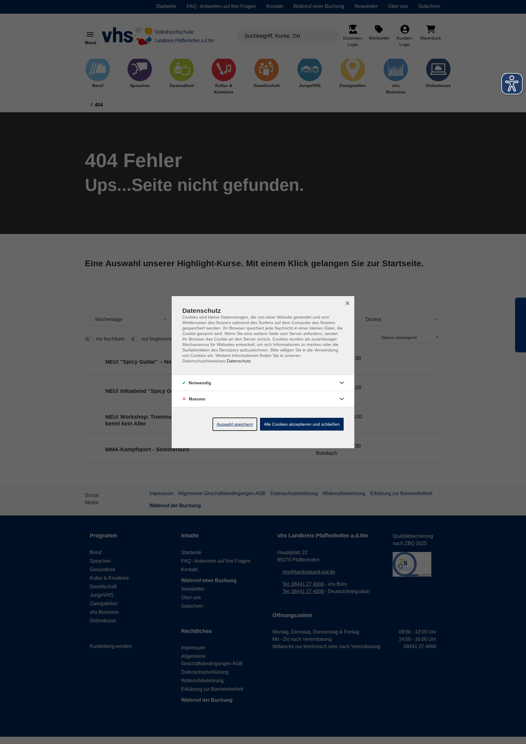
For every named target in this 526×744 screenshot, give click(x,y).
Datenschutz (239, 360)
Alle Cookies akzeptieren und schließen (302, 424)
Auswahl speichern (235, 424)
